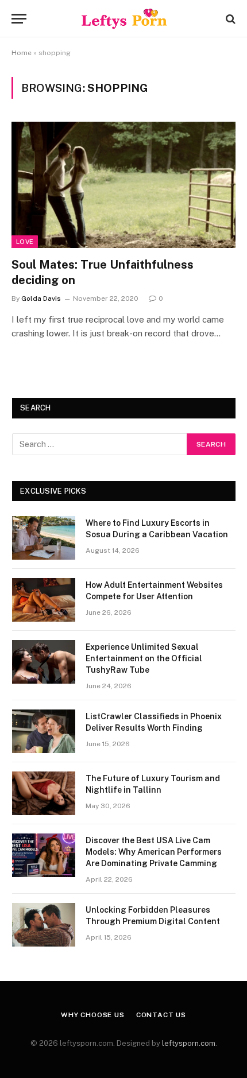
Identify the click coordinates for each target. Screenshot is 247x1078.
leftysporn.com (188, 1043)
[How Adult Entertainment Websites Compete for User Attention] (43, 600)
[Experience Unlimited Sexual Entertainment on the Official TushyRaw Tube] (43, 662)
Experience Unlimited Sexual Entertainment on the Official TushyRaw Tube (144, 658)
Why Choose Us (93, 1015)
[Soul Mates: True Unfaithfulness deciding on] (123, 184)
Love (24, 241)
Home (21, 53)
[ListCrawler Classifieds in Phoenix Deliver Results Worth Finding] (43, 731)
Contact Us (161, 1015)
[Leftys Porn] (124, 18)
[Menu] (18, 19)
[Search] (229, 19)
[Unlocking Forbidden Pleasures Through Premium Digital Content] (43, 925)
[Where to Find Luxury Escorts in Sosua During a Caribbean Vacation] (43, 538)
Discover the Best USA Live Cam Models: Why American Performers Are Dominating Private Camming (154, 852)
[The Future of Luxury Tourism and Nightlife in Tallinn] (43, 793)
